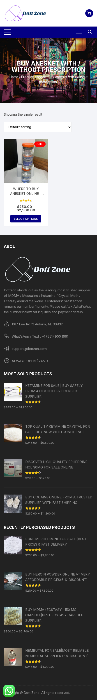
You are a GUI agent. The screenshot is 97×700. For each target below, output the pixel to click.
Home (13, 77)
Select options (26, 218)
